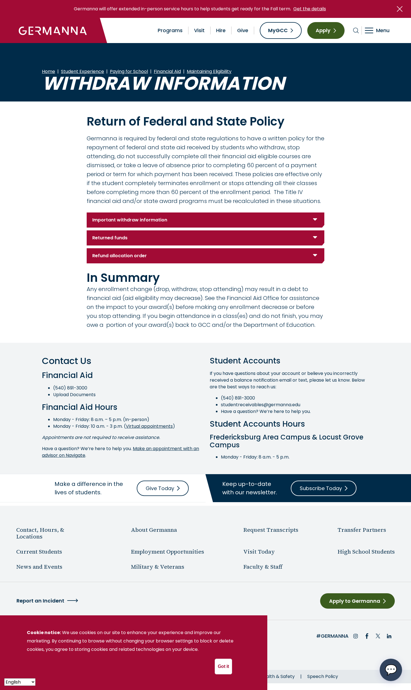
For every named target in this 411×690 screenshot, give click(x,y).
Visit (199, 30)
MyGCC (278, 30)
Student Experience (82, 71)
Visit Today (259, 552)
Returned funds (109, 238)
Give (242, 30)
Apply (323, 30)
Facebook (367, 636)
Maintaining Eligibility (209, 71)
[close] (400, 9)
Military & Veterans (157, 567)
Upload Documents (74, 394)
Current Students (39, 552)
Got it (223, 666)
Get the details (309, 9)
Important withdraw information (129, 220)
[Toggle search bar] (356, 30)
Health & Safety (277, 676)
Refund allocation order (119, 255)
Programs (170, 30)
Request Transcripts (270, 530)
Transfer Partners (361, 530)
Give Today (160, 488)
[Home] (53, 30)
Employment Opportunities (167, 552)
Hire (221, 30)
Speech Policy (322, 676)
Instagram (355, 636)
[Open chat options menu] (391, 670)
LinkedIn (389, 636)
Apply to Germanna (354, 600)
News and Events (39, 567)
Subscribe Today (321, 488)
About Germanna (154, 530)
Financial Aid (167, 71)
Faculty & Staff (262, 567)
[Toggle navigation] (381, 30)
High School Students (366, 552)
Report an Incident (40, 600)
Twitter (378, 636)
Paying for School (129, 71)
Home (48, 71)
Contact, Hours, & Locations (40, 533)
